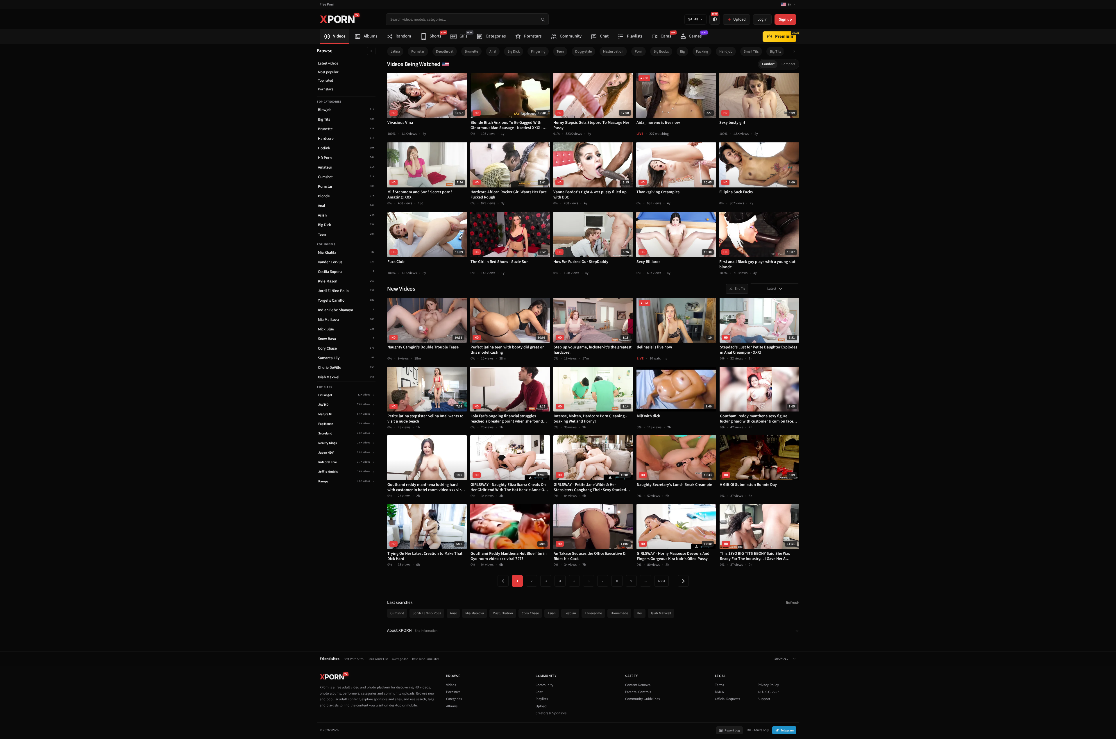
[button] (796, 51)
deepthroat (444, 51)
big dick (513, 51)
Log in (762, 19)
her (639, 613)
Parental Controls (638, 692)
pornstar (418, 51)
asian (552, 613)
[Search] (542, 19)
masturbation (613, 51)
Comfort (768, 64)
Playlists (542, 699)
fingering (538, 51)
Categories (454, 699)
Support (764, 699)
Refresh (792, 602)
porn (638, 51)
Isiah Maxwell (661, 613)
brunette (471, 51)
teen (560, 51)
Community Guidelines (642, 699)
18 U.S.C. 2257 (768, 692)
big (682, 51)
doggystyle (583, 51)
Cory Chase (530, 613)
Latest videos (328, 63)
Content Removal (638, 685)
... (645, 581)
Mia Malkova (474, 613)
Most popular (328, 72)
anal (492, 51)
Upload (541, 706)
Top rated (325, 80)
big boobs (661, 51)
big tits (775, 51)
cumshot (397, 613)
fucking (702, 51)
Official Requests (727, 699)
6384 (661, 581)
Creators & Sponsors (551, 713)
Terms (719, 685)
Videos (451, 685)
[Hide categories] (371, 51)
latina (395, 51)
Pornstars (325, 89)
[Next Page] (683, 581)
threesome (593, 613)
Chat (539, 692)
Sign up (785, 19)
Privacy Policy (768, 685)
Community (544, 685)
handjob (725, 51)
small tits (751, 51)
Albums (451, 706)
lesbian (570, 613)
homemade (619, 613)
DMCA (719, 692)
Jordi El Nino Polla (427, 613)
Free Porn (327, 4)
